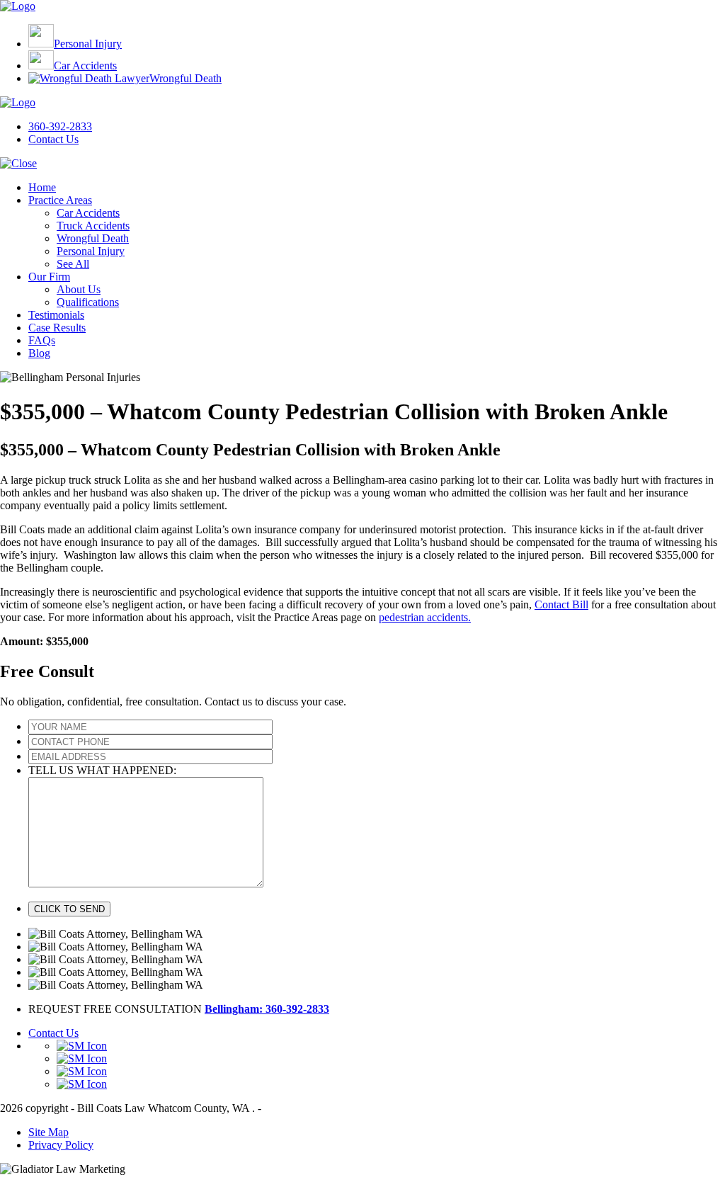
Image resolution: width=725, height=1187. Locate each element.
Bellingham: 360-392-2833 (267, 1009)
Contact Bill (561, 604)
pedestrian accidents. (425, 617)
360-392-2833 (60, 126)
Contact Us (53, 139)
